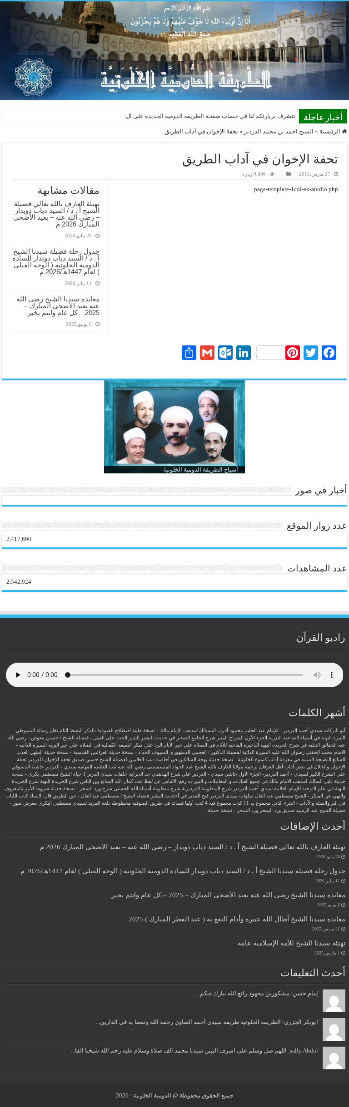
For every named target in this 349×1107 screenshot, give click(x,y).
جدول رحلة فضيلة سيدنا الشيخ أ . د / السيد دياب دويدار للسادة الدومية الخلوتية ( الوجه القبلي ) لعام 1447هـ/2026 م (56, 261)
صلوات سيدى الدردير (232, 795)
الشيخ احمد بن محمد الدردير (279, 131)
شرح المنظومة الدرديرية (207, 788)
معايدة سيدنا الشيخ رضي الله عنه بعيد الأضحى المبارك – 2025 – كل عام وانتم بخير (58, 305)
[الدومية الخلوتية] (174, 50)
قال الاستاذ (40, 795)
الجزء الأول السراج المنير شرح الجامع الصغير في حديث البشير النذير (198, 737)
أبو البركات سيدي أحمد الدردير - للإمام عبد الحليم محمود (287, 730)
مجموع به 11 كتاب (251, 803)
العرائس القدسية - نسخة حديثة (76, 752)
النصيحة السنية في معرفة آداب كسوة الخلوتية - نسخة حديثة (270, 759)
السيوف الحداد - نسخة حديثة (138, 752)
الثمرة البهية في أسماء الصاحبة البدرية (307, 737)
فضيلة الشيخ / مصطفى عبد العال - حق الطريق (101, 795)
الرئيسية (330, 131)
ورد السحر (270, 810)
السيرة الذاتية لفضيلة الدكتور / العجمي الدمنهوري (220, 752)
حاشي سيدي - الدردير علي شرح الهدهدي (194, 774)
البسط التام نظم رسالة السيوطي (49, 730)
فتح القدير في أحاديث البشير (179, 795)
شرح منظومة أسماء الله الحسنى (147, 788)
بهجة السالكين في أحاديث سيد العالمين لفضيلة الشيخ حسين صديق (139, 759)
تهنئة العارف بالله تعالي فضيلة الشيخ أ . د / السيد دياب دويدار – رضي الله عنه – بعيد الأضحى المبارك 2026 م (56, 214)
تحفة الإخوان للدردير (49, 759)
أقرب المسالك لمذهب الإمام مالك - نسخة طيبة (180, 730)
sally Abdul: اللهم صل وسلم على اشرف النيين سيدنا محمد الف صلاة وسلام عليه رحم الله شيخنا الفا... (194, 1050)
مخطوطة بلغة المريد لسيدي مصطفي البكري (84, 803)
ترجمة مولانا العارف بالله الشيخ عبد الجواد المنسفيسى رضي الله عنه (188, 766)
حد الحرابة (139, 774)
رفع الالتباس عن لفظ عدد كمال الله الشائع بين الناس (133, 781)
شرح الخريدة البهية (59, 781)
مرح (290, 116)
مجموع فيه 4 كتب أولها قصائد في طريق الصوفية (181, 803)
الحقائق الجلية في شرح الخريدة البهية (298, 745)
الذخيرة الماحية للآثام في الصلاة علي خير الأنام (211, 745)
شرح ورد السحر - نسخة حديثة (81, 788)
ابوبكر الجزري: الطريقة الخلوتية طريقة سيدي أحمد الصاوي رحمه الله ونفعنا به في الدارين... (207, 1021)
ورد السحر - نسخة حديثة (233, 810)
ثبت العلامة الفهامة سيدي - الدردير (80, 766)
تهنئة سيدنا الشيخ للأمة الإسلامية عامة (291, 943)
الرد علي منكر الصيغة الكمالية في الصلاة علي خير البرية (105, 745)
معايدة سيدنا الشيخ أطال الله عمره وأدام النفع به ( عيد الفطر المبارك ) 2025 (237, 919)
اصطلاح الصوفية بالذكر (107, 730)
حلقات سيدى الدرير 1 (105, 774)
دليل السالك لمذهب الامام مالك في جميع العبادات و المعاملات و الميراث (260, 781)
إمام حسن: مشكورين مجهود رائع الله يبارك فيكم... (257, 993)
